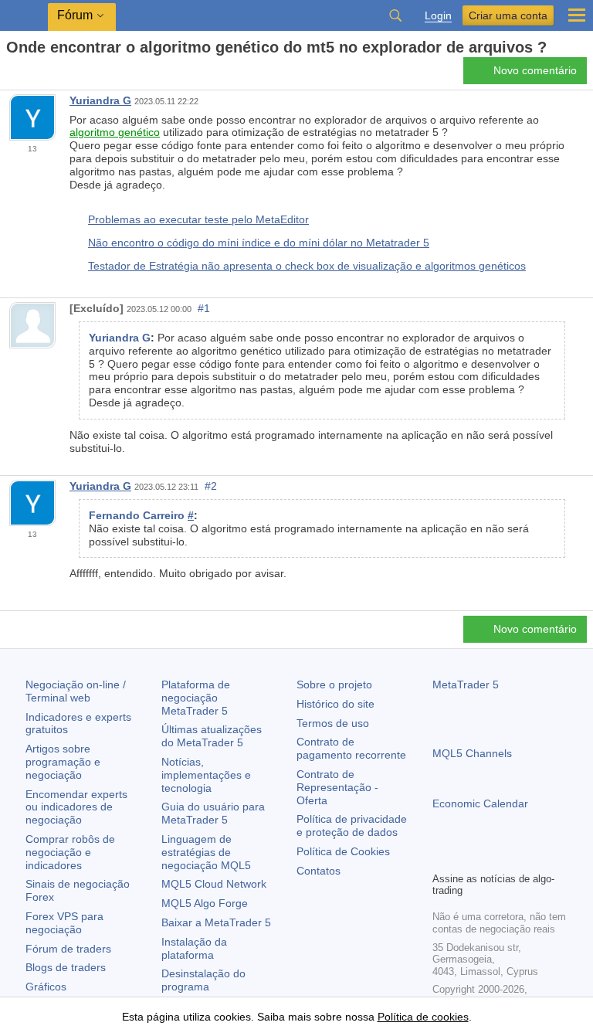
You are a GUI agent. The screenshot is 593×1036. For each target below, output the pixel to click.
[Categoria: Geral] (29, 75)
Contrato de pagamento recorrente (351, 748)
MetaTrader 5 (465, 684)
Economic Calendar (480, 803)
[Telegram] (466, 857)
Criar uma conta (508, 15)
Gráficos (45, 986)
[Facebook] (441, 857)
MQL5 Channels (472, 753)
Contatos (318, 870)
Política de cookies (423, 1017)
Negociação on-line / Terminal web (75, 691)
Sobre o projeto (334, 684)
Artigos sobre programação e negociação (62, 761)
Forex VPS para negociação (64, 923)
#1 (204, 308)
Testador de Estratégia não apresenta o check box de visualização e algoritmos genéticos (307, 266)
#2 (211, 486)
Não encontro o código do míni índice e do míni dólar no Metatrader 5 (258, 242)
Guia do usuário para (213, 813)
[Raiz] (10, 74)
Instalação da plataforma (194, 948)
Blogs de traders (65, 967)
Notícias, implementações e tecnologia (206, 775)
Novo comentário (535, 70)
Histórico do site (335, 704)
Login (438, 16)
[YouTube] (516, 857)
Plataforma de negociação (195, 697)
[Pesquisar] (395, 15)
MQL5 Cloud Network (213, 884)
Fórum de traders (68, 949)
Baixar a (216, 922)
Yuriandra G (100, 100)
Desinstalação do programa (203, 980)
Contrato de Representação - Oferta (337, 787)
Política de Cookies (343, 851)
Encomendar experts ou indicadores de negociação (76, 807)
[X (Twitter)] (491, 857)
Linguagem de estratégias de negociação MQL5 (206, 852)
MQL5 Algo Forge (204, 903)
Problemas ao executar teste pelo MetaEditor (198, 219)
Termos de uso (332, 723)
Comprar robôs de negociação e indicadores (70, 852)
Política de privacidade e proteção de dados (351, 825)
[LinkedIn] (540, 857)
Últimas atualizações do (211, 736)
